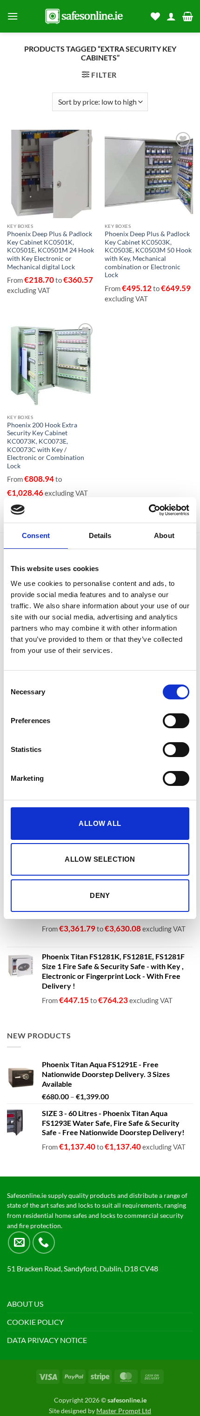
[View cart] (187, 16)
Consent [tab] (36, 535)
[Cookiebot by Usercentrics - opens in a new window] (148, 510)
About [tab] (164, 535)
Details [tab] (100, 535)
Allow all (100, 823)
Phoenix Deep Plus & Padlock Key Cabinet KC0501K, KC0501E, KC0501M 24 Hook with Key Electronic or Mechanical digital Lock (50, 250)
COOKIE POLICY (35, 1321)
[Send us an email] (19, 1242)
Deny (100, 895)
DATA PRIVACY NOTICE (47, 1340)
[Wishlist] (155, 16)
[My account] (171, 16)
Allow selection (100, 859)
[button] (12, 16)
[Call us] (44, 1242)
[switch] (176, 720)
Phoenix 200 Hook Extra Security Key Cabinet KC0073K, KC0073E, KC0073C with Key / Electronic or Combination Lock (45, 445)
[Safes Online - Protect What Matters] (84, 16)
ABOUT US (25, 1303)
